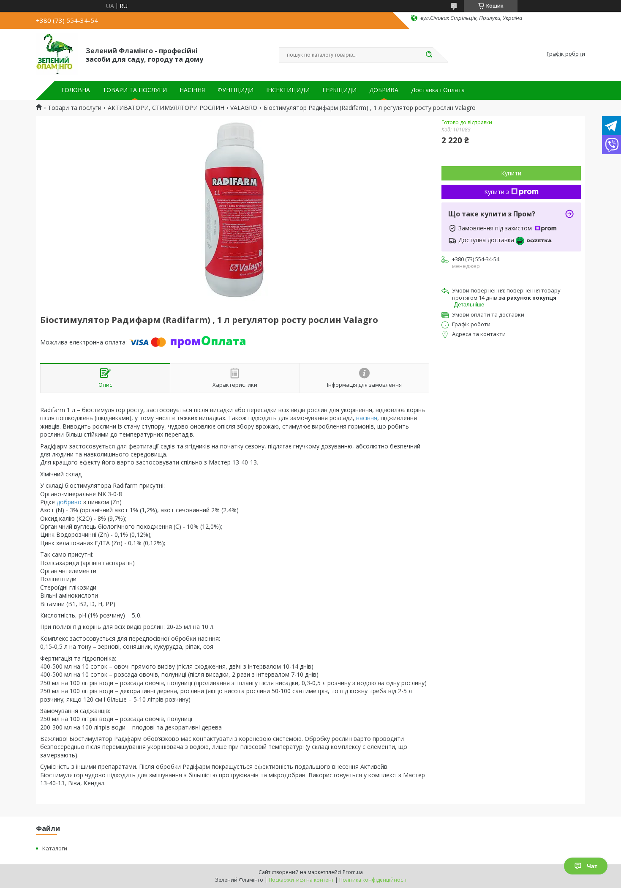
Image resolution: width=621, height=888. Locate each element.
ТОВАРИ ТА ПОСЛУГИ (135, 90)
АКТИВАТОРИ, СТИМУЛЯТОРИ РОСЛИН (166, 108)
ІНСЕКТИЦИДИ (288, 90)
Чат (592, 866)
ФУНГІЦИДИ (235, 90)
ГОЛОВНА (75, 90)
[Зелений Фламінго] (57, 54)
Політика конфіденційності (372, 879)
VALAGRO (243, 108)
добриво (69, 502)
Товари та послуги (74, 108)
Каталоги (54, 848)
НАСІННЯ (192, 90)
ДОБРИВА (383, 90)
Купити (511, 173)
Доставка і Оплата (438, 90)
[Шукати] (428, 55)
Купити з (496, 192)
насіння (366, 418)
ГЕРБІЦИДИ (339, 90)
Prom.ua (353, 872)
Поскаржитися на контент (301, 879)
